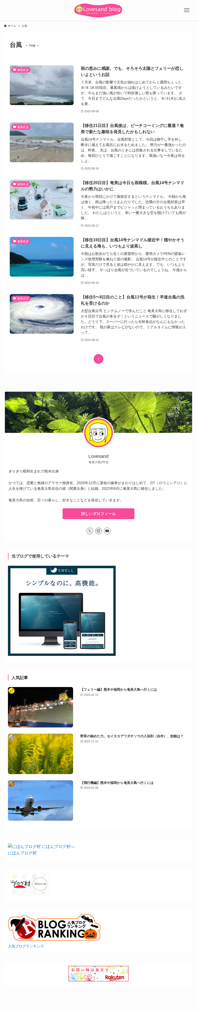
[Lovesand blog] (98, 10)
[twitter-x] (89, 531)
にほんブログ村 (22, 853)
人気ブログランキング (26, 946)
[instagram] (98, 531)
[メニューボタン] (186, 10)
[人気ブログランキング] (55, 939)
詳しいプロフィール (98, 514)
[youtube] (107, 531)
